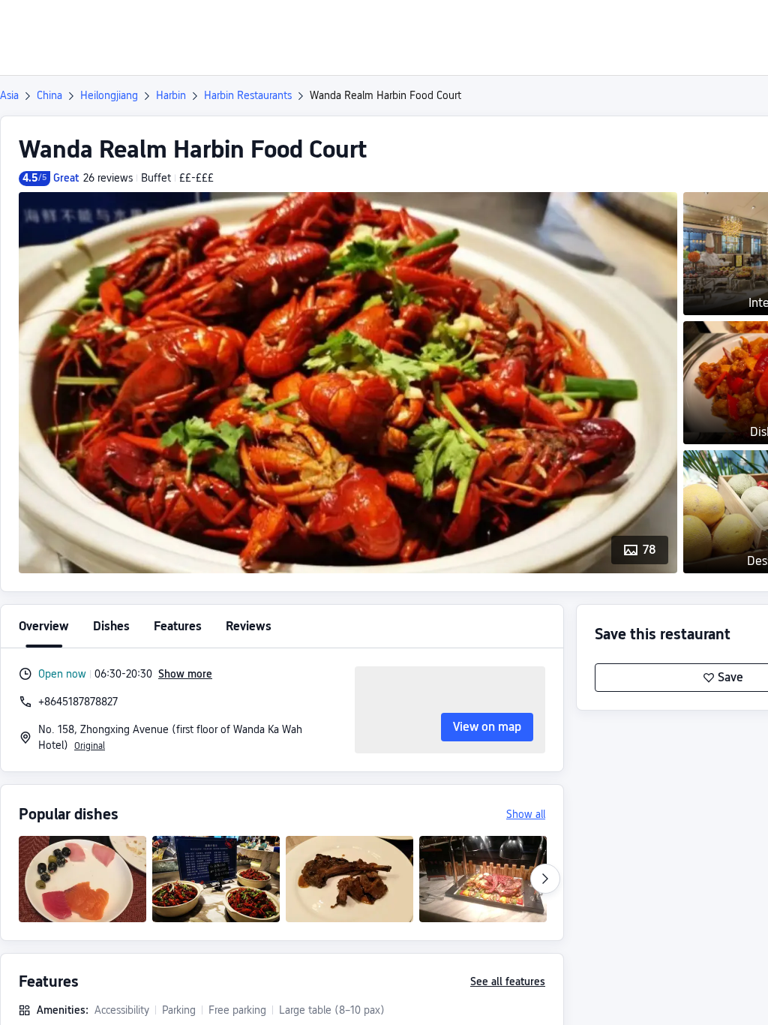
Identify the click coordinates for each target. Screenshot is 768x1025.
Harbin (171, 95)
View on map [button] (487, 727)
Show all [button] (525, 814)
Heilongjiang (109, 95)
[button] (642, 25)
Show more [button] (185, 674)
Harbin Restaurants (248, 95)
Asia (9, 95)
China (49, 95)
